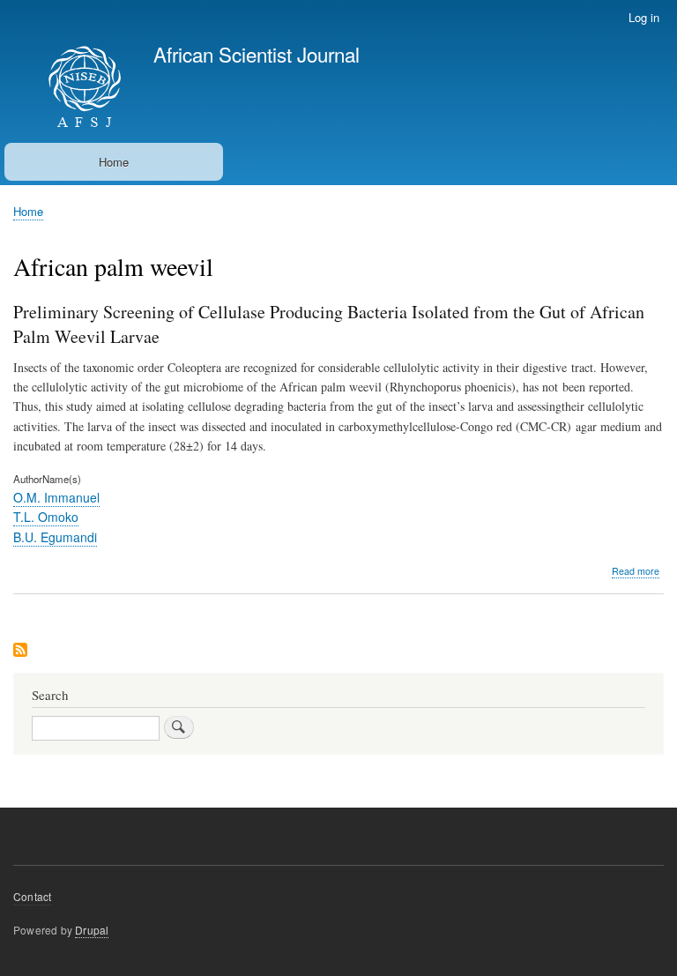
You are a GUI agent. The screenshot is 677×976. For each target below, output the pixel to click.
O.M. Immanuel (56, 497)
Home (114, 161)
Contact (32, 896)
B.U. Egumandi (55, 537)
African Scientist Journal (256, 54)
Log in (644, 17)
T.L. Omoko (45, 516)
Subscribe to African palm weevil (20, 651)
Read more (635, 571)
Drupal (91, 929)
